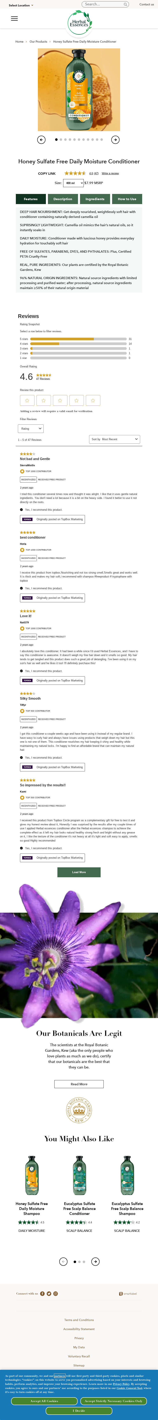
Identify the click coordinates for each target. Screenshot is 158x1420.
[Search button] (125, 4)
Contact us (146, 4)
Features (31, 199)
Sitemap (79, 1365)
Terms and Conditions (79, 1320)
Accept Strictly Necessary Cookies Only (114, 1401)
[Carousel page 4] (70, 139)
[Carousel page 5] (74, 139)
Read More (79, 1084)
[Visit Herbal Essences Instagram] (54, 1293)
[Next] (115, 140)
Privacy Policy (121, 1384)
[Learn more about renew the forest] (79, 23)
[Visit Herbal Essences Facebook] (41, 1293)
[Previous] (41, 140)
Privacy (79, 1338)
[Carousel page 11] (101, 139)
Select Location (19, 5)
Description (62, 199)
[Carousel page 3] (65, 139)
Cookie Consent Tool (129, 1388)
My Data (79, 1347)
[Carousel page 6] (79, 139)
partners (59, 1376)
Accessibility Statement (79, 1329)
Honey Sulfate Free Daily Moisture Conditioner (84, 41)
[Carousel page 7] (83, 139)
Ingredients (95, 199)
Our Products (38, 41)
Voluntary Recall (79, 1356)
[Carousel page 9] (92, 139)
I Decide (79, 1411)
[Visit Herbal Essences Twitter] (48, 1293)
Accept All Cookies (44, 1401)
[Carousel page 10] (97, 139)
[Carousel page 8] (88, 139)
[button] (14, 18)
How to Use (127, 199)
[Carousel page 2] (61, 139)
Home (19, 41)
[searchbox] (105, 4)
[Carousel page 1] (56, 139)
